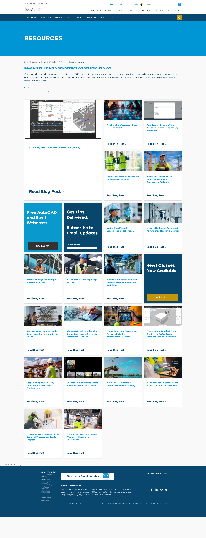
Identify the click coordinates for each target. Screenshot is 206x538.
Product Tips (46, 17)
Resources (173, 11)
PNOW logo (142, 4)
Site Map (156, 503)
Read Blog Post (45, 191)
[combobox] (163, 4)
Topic (67, 17)
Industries (147, 11)
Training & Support (114, 11)
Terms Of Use (147, 503)
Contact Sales (148, 474)
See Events (42, 246)
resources (31, 17)
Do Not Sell (163, 503)
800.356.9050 (161, 474)
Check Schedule (162, 297)
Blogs (110, 17)
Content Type (78, 17)
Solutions (133, 11)
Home (26, 62)
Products (96, 11)
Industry (58, 17)
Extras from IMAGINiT (96, 17)
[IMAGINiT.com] (33, 10)
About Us (160, 11)
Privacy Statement (134, 503)
